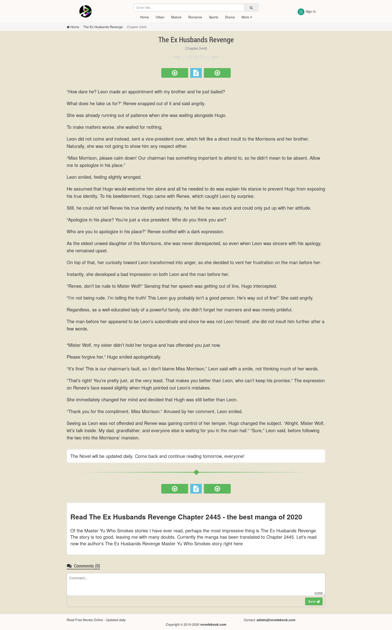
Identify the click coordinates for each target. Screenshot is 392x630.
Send (312, 601)
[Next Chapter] (217, 73)
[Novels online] (85, 11)
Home (144, 17)
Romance (195, 17)
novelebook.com (213, 624)
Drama (230, 17)
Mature (176, 17)
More (246, 17)
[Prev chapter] (174, 73)
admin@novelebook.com (276, 620)
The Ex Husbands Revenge (103, 27)
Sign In (311, 11)
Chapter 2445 (137, 27)
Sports (213, 17)
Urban (160, 17)
